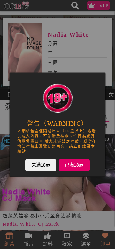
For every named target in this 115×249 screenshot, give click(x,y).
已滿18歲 (74, 165)
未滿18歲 (41, 165)
